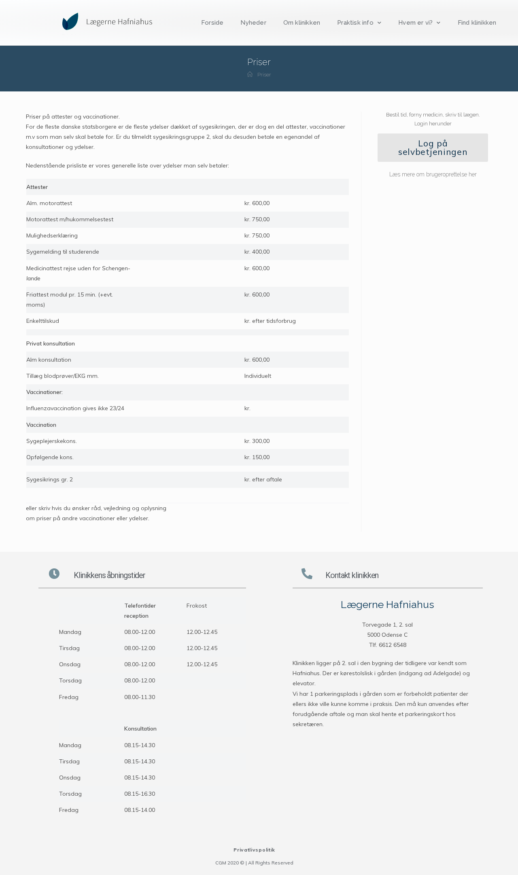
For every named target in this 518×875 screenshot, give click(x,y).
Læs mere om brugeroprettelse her (433, 174)
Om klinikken (301, 22)
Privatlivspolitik (254, 850)
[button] (433, 147)
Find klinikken (477, 22)
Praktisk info (355, 22)
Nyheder (253, 22)
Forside (212, 22)
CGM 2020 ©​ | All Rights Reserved (254, 863)
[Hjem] (250, 75)
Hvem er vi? (415, 22)
